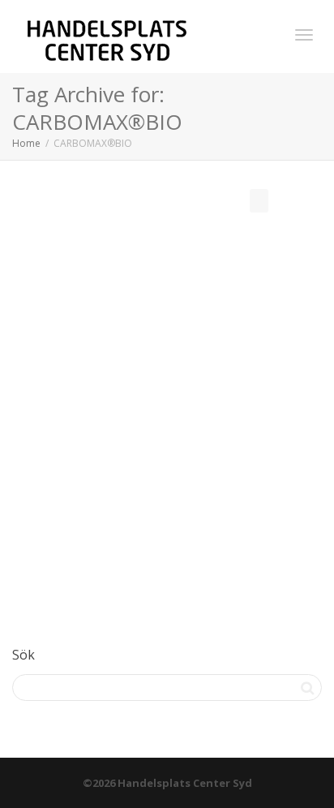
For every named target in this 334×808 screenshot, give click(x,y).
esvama (105, 415)
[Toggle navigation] (304, 35)
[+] (167, 357)
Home (26, 143)
